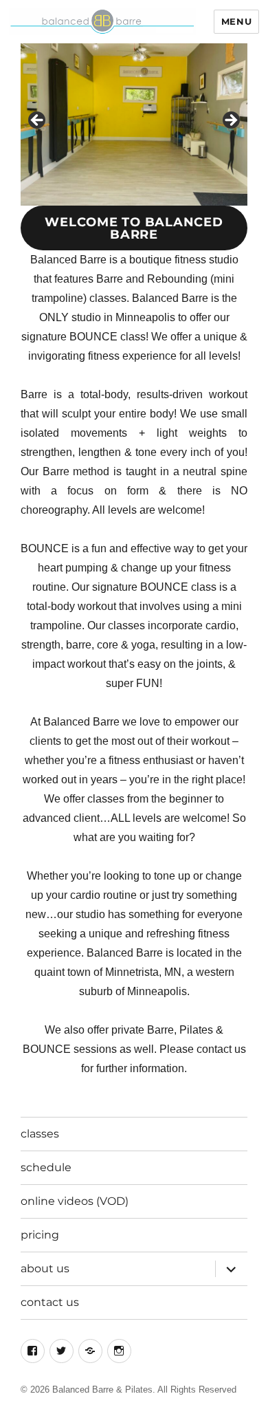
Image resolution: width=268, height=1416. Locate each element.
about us (45, 1268)
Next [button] (230, 121)
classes (40, 1133)
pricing (40, 1234)
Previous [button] (37, 121)
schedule (46, 1167)
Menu (236, 21)
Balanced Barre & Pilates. (103, 1389)
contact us (50, 1302)
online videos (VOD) (75, 1201)
